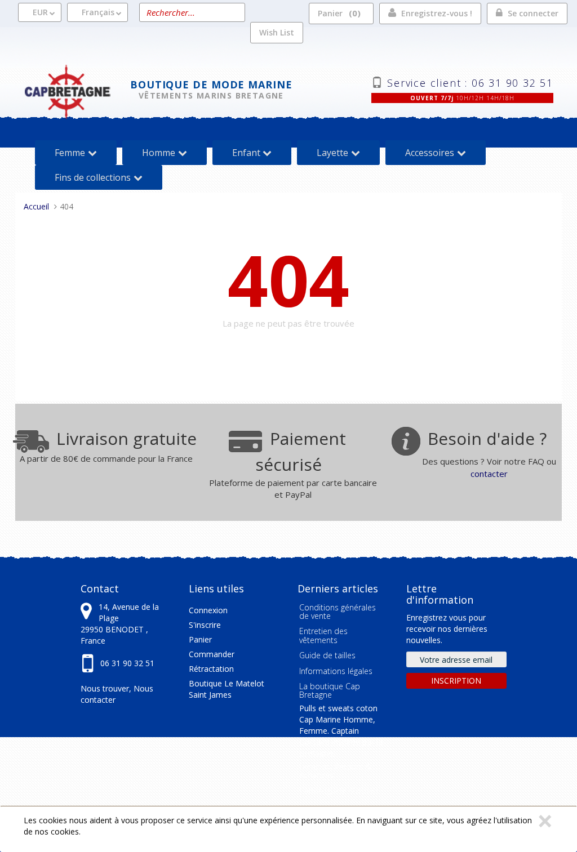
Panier (337, 13)
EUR (40, 12)
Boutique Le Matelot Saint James (226, 689)
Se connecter (533, 13)
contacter (489, 473)
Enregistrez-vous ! (436, 13)
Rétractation (211, 668)
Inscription (456, 680)
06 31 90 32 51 (127, 663)
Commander (211, 654)
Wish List (276, 32)
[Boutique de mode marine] (77, 90)
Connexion (208, 610)
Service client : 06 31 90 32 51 (470, 81)
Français (98, 12)
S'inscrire (205, 624)
